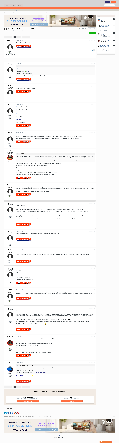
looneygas (10, 184)
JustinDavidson (104, 29)
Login (107, 2)
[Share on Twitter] (7, 413)
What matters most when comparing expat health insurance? (104, 46)
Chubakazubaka (104, 41)
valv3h (10, 362)
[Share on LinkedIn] (5, 413)
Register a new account (28, 401)
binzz (10, 289)
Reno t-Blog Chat (21, 30)
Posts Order (92, 33)
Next (26, 387)
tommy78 (10, 63)
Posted (20, 40)
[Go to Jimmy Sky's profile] (99, 34)
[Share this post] (94, 40)
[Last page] (29, 37)
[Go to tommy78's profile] (10, 70)
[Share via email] (16, 413)
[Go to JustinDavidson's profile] (99, 26)
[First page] (5, 37)
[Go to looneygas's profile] (10, 191)
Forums (13, 5)
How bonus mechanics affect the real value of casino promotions (105, 26)
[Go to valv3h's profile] (10, 369)
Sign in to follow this (83, 28)
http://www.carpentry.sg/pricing (41, 372)
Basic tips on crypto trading (105, 40)
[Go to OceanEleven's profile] (10, 157)
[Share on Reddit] (14, 413)
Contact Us (62, 437)
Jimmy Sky (103, 35)
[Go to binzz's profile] (10, 296)
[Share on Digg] (10, 413)
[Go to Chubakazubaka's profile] (99, 41)
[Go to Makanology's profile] (10, 47)
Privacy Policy (57, 437)
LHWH (10, 30)
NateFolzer (103, 21)
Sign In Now (72, 401)
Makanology (10, 40)
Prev (7, 387)
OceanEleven (10, 151)
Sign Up (113, 2)
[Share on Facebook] (8, 413)
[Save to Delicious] (12, 413)
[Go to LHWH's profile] (5, 29)
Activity (19, 5)
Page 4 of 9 (33, 387)
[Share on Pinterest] (18, 413)
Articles (6, 5)
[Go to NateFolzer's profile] (99, 20)
